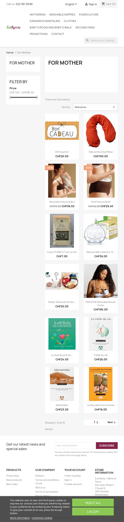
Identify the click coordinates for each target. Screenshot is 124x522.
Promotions (39, 34)
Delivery (39, 475)
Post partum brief (100, 201)
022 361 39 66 (24, 4)
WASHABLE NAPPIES (62, 14)
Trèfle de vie (101, 355)
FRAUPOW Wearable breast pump (101, 303)
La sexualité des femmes (101, 405)
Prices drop (12, 475)
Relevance (95, 107)
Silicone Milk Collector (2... (100, 252)
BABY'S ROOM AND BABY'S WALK (51, 27)
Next (112, 422)
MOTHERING (38, 14)
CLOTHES (70, 21)
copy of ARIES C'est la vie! (62, 252)
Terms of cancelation (46, 491)
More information (20, 517)
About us (40, 487)
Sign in (68, 479)
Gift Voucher (62, 151)
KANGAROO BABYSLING (45, 21)
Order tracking (72, 475)
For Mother (22, 63)
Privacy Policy (42, 495)
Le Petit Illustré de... (62, 355)
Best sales (12, 484)
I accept (93, 512)
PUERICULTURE (88, 14)
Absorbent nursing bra (62, 201)
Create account (73, 484)
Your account (74, 470)
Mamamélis (62, 405)
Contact (57, 34)
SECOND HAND (85, 27)
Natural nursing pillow (101, 151)
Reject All (93, 503)
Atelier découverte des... (62, 302)
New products (14, 479)
